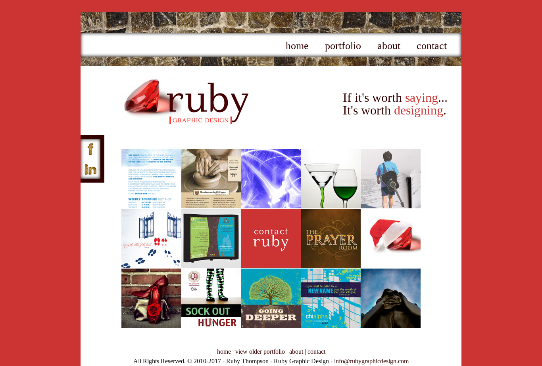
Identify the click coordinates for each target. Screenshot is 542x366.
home (297, 45)
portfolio (343, 45)
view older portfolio (260, 351)
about (388, 45)
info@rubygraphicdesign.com (371, 361)
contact (432, 45)
